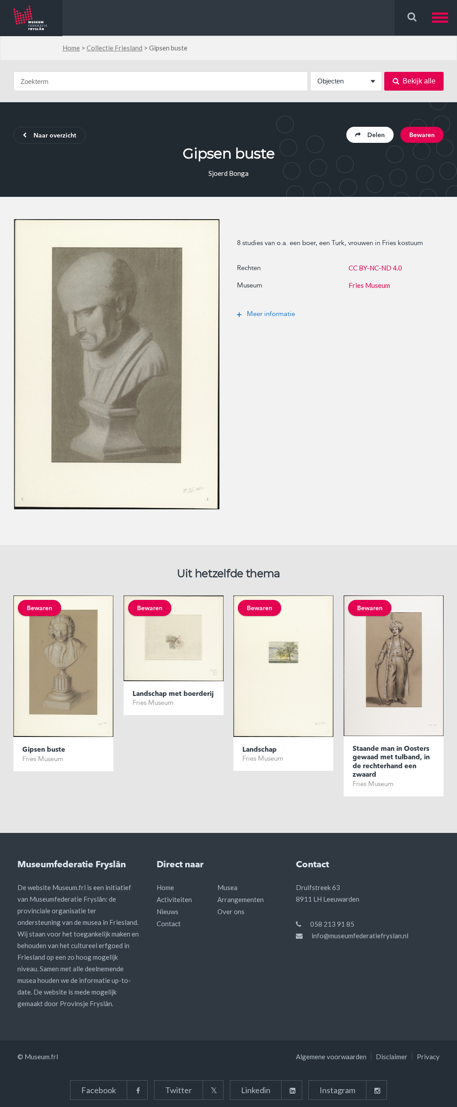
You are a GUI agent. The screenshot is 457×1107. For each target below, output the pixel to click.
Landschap (259, 750)
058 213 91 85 (332, 924)
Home (71, 48)
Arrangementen (240, 899)
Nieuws (168, 911)
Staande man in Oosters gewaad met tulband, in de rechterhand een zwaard (391, 762)
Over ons (231, 911)
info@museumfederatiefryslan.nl (360, 936)
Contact (169, 924)
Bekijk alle (419, 81)
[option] (116, 364)
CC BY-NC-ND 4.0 (375, 268)
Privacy (428, 1057)
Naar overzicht (54, 136)
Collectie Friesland (114, 48)
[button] (444, 17)
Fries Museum (369, 285)
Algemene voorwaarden (331, 1057)
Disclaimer (391, 1057)
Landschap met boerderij (173, 694)
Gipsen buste (43, 750)
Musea (227, 887)
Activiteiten (174, 899)
